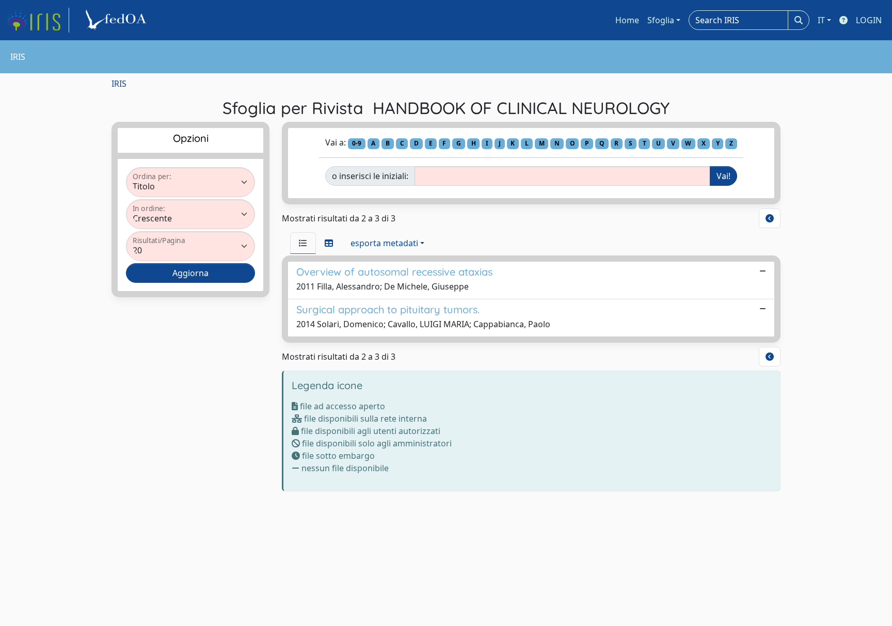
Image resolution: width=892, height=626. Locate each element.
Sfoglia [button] (660, 20)
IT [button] (821, 20)
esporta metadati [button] (384, 243)
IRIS (119, 83)
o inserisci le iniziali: (370, 176)
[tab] (303, 243)
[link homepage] (37, 20)
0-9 (356, 143)
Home (627, 20)
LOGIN (869, 20)
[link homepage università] (117, 20)
